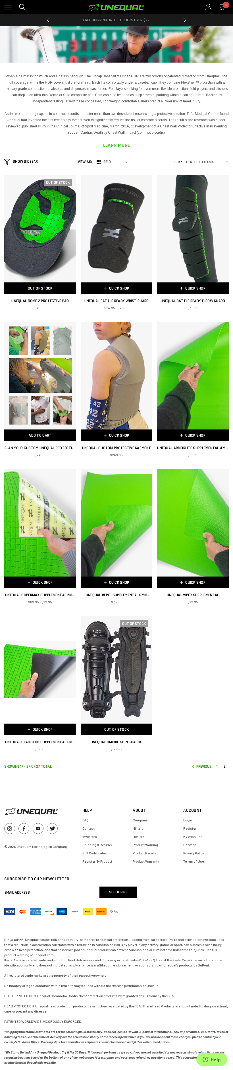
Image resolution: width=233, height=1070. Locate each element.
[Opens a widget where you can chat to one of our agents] (211, 1060)
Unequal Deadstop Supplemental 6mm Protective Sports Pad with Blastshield (40, 742)
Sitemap (189, 845)
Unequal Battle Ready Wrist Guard (116, 300)
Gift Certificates (94, 853)
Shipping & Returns (97, 845)
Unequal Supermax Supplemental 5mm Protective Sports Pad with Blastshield (40, 595)
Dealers (138, 836)
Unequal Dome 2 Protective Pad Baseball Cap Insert (40, 301)
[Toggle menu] (8, 7)
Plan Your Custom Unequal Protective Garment (40, 448)
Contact (88, 828)
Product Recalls (145, 853)
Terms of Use (193, 861)
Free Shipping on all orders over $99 (116, 20)
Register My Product (97, 861)
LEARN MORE (116, 145)
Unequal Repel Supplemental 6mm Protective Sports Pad (116, 595)
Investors (89, 836)
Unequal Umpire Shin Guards (116, 742)
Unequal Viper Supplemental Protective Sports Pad (193, 595)
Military (138, 828)
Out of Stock (40, 288)
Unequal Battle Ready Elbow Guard (193, 300)
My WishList (192, 836)
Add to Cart (40, 435)
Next (185, 20)
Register (189, 828)
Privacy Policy (193, 853)
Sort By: (175, 162)
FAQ (85, 820)
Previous (48, 20)
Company (140, 820)
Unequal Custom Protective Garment (116, 448)
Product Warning (145, 845)
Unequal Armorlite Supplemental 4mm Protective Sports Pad (192, 448)
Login (187, 820)
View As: (85, 161)
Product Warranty (146, 861)
